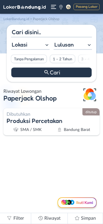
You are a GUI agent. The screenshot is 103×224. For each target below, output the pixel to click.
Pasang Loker (87, 6)
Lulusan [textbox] (64, 44)
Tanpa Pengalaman (29, 59)
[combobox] (30, 45)
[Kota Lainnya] (61, 7)
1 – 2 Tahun (62, 59)
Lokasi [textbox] (19, 44)
